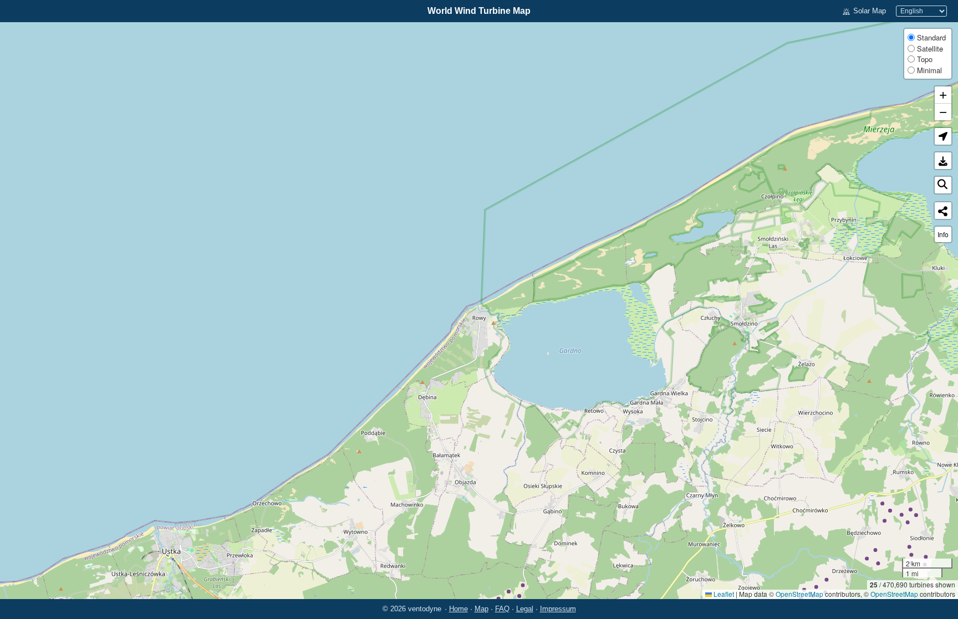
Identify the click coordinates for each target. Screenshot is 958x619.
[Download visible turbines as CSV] (943, 160)
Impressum (558, 609)
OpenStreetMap (799, 593)
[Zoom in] (943, 95)
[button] (943, 136)
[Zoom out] (943, 112)
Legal (524, 609)
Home (458, 609)
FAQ (502, 609)
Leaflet (723, 593)
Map (481, 609)
